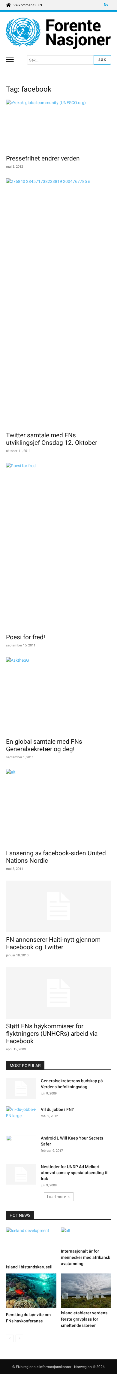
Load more (56, 1196)
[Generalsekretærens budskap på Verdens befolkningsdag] (21, 1088)
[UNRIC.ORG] (58, 33)
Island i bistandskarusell (29, 1267)
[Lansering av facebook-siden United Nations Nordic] (58, 807)
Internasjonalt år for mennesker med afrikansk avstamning (85, 1257)
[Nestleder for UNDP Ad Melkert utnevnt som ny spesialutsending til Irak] (21, 1174)
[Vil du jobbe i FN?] (21, 1116)
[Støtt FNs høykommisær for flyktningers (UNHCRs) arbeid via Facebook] (58, 993)
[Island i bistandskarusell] (31, 1245)
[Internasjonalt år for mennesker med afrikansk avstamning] (86, 1237)
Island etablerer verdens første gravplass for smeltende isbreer (84, 1319)
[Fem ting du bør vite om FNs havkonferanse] (31, 1291)
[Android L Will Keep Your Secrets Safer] (21, 1145)
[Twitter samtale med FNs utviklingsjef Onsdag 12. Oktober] (58, 303)
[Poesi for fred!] (58, 546)
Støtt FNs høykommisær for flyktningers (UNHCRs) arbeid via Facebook (52, 1034)
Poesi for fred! (25, 637)
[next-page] (19, 1338)
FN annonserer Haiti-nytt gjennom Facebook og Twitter (53, 943)
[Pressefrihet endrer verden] (58, 125)
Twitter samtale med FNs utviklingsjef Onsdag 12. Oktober (51, 439)
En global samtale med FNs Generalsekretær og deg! (44, 745)
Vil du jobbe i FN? (57, 1109)
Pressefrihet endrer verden (43, 158)
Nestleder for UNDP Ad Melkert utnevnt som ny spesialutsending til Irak (75, 1172)
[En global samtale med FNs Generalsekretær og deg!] (58, 695)
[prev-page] (10, 1338)
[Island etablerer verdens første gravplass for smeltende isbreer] (86, 1290)
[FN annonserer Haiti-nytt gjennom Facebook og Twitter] (58, 906)
